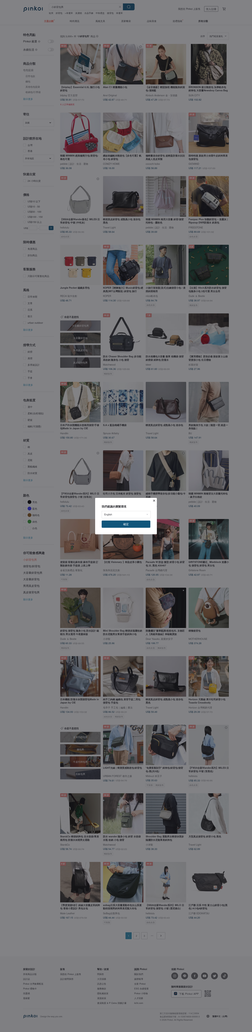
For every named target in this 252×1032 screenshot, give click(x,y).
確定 (126, 524)
